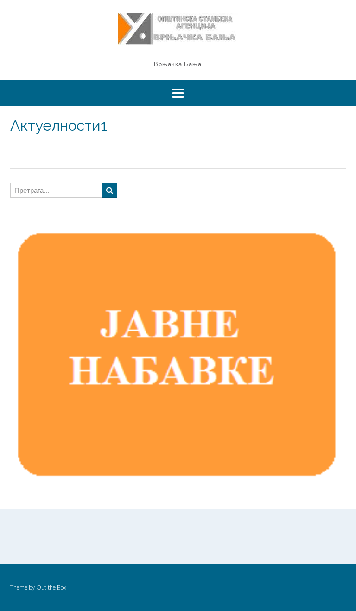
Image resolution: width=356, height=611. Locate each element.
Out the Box (51, 587)
